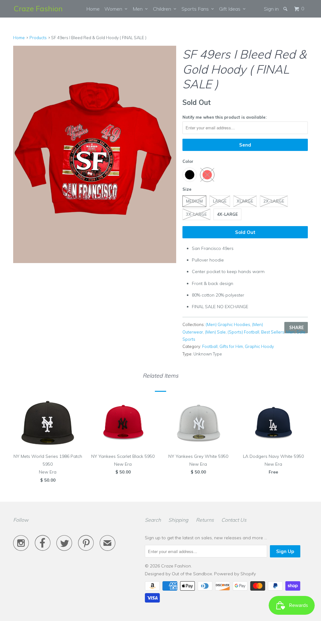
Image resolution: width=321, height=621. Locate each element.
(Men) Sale (215, 331)
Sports (188, 339)
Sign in (271, 9)
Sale (301, 331)
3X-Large (196, 214)
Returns (205, 520)
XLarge (245, 201)
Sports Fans (196, 9)
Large (220, 201)
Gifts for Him (231, 346)
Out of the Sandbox (192, 574)
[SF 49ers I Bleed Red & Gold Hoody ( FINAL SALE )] (94, 154)
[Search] (286, 8)
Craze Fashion (38, 8)
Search (153, 520)
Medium (194, 201)
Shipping (178, 520)
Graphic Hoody (259, 346)
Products (38, 37)
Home (93, 9)
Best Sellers (272, 331)
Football (210, 346)
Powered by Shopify (235, 574)
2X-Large (273, 201)
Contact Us (233, 520)
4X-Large (227, 214)
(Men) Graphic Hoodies (228, 324)
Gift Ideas (231, 9)
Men (139, 9)
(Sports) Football (243, 331)
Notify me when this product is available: (224, 117)
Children (163, 9)
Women (114, 9)
